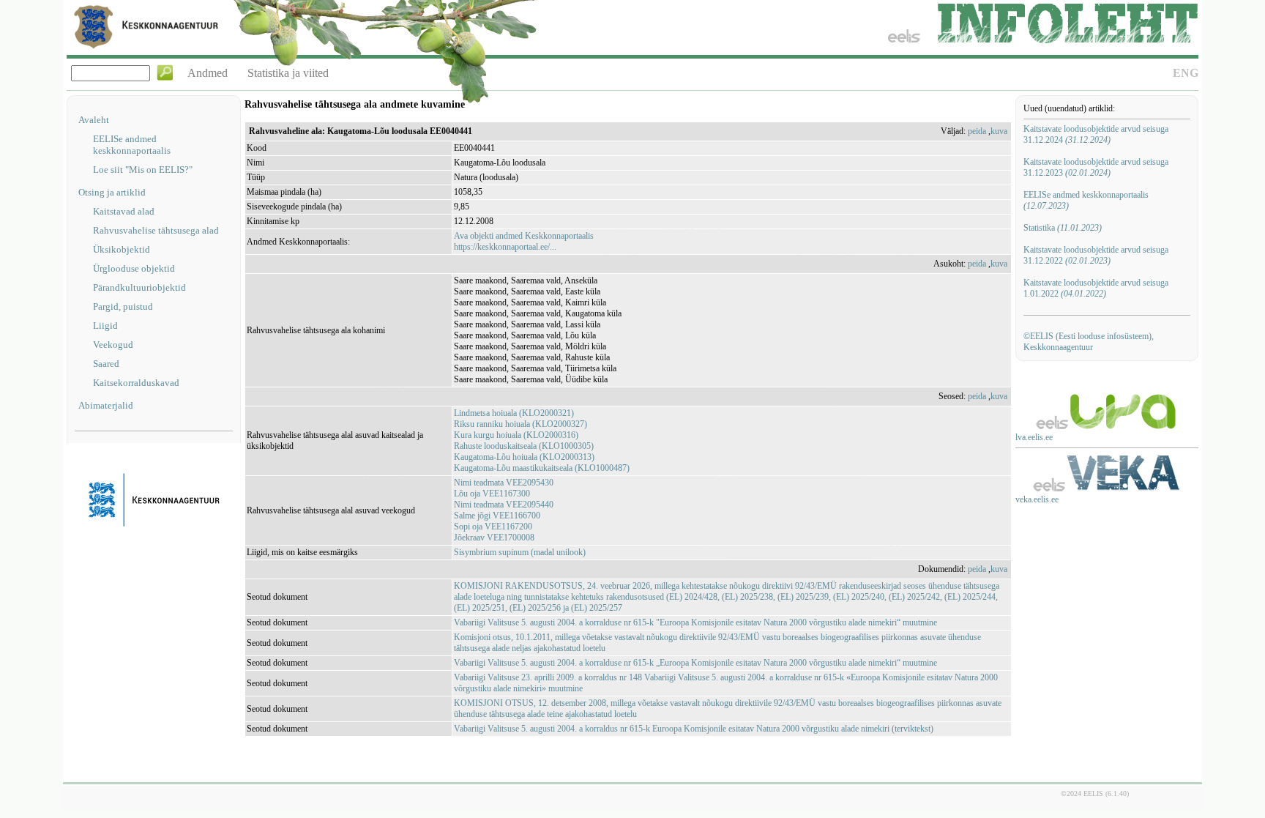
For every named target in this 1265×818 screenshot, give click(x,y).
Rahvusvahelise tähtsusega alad (156, 230)
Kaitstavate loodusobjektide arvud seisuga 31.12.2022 (1095, 255)
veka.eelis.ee (1037, 499)
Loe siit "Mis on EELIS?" (143, 169)
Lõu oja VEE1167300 (492, 493)
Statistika (1062, 228)
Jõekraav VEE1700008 (494, 537)
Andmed (207, 73)
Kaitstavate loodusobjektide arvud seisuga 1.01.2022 (1095, 288)
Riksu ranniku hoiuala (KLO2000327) (520, 424)
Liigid (105, 325)
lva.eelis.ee (1034, 437)
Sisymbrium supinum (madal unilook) (520, 552)
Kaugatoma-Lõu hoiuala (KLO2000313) (524, 457)
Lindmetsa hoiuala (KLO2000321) (514, 413)
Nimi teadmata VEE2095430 (503, 482)
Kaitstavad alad (123, 211)
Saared (106, 363)
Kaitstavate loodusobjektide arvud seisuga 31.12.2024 (1095, 134)
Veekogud (113, 344)
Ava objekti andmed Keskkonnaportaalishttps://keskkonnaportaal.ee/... (524, 241)
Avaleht (93, 119)
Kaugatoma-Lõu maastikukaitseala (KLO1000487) (542, 468)
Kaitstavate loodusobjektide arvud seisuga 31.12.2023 (1095, 167)
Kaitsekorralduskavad (136, 382)
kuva (998, 131)
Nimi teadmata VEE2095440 (503, 504)
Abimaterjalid (105, 405)
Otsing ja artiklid (112, 192)
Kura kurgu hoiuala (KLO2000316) (516, 435)
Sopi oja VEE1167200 (493, 526)
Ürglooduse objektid (134, 268)
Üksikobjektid (121, 249)
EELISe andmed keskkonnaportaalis (132, 144)
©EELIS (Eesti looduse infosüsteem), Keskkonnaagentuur (1088, 341)
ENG (1185, 73)
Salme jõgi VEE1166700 (497, 515)
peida (977, 131)
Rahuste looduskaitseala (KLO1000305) (524, 446)
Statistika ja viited (288, 73)
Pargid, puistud (123, 306)
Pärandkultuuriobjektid (139, 287)
